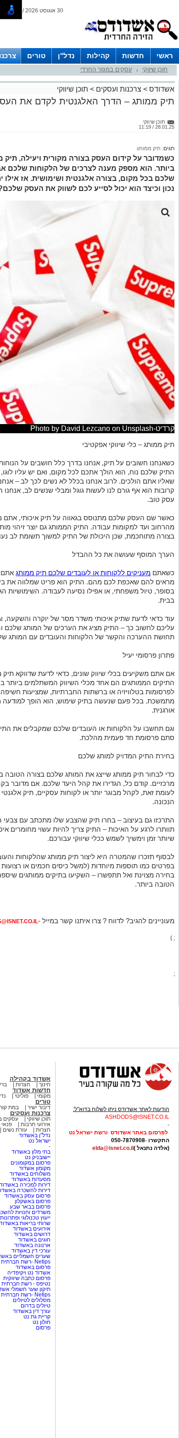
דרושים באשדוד (32, 1234)
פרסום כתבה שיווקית (26, 1278)
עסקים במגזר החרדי (106, 69)
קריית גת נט (36, 1316)
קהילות (98, 56)
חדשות (133, 56)
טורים (36, 56)
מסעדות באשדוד (30, 1179)
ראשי (165, 56)
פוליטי (21, 1096)
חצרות (23, 1084)
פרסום (42, 1327)
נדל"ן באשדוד (34, 1135)
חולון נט (40, 1322)
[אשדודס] (117, 1089)
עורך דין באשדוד (31, 1311)
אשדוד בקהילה (30, 1078)
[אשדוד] (131, 41)
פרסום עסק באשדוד (27, 1196)
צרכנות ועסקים (118, 89)
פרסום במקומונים (30, 1163)
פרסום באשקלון (32, 1201)
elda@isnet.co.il (113, 1148)
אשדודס (160, 89)
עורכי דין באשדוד (30, 1250)
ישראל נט (39, 1141)
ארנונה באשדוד (32, 1245)
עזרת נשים (15, 1130)
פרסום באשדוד (32, 1267)
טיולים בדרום (34, 1305)
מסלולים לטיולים (31, 1300)
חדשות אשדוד (31, 1090)
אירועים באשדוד (31, 1229)
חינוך (44, 1084)
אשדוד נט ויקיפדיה (28, 1272)
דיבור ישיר (39, 1107)
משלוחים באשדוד (30, 1174)
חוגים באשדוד (34, 1239)
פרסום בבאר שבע (30, 1207)
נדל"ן (66, 56)
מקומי (43, 1096)
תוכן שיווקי (155, 69)
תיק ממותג (149, 148)
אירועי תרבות (35, 1124)
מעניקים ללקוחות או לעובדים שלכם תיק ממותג (83, 573)
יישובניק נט (36, 1157)
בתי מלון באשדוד (30, 1152)
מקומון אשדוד (34, 1168)
